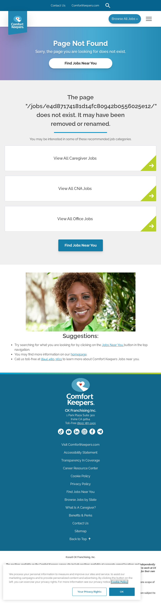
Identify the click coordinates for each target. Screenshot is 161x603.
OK (122, 591)
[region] (72, 582)
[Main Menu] (149, 19)
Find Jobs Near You (81, 63)
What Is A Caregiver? (80, 507)
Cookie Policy (80, 476)
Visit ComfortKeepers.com (80, 444)
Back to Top (79, 539)
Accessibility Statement (80, 452)
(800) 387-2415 (86, 423)
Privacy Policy (80, 484)
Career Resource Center (80, 468)
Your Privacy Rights (89, 591)
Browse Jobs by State (80, 500)
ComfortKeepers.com (85, 5)
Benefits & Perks (80, 515)
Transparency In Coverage (80, 460)
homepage (79, 354)
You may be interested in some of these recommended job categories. (81, 139)
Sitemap (81, 531)
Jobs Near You (112, 345)
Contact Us (58, 5)
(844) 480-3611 (51, 359)
